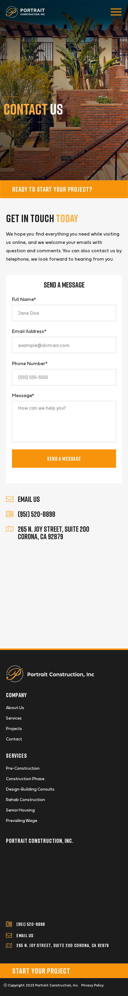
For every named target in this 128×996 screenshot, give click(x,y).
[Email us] (9, 935)
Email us (24, 935)
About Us (15, 707)
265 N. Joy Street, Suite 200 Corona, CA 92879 (53, 532)
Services (14, 718)
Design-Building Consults (30, 789)
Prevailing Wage (21, 820)
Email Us (29, 499)
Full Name (24, 299)
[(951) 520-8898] (9, 514)
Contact (14, 739)
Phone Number (29, 363)
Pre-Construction (23, 768)
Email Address (29, 331)
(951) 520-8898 (36, 514)
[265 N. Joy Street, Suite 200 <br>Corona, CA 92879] (9, 529)
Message (23, 395)
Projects (14, 728)
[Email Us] (9, 499)
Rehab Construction (25, 799)
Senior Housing (20, 810)
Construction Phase (25, 778)
